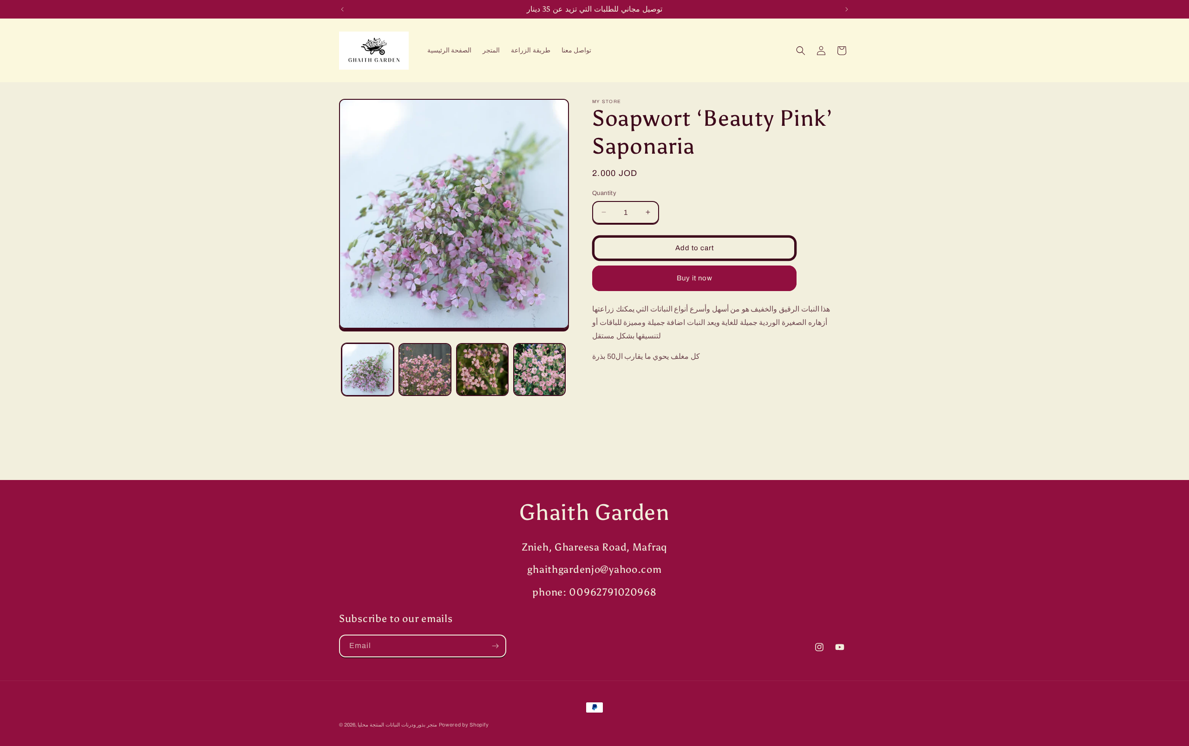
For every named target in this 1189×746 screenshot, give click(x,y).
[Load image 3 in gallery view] (482, 369)
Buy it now (694, 278)
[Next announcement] (846, 9)
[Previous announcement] (342, 9)
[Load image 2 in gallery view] (425, 369)
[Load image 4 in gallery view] (539, 369)
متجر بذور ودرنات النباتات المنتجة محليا (397, 724)
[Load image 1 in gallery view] (367, 369)
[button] (800, 50)
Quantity (604, 193)
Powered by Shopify (464, 724)
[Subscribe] (495, 646)
